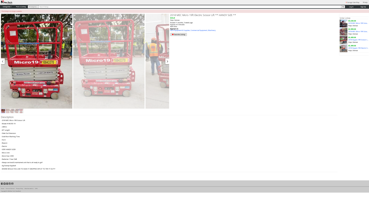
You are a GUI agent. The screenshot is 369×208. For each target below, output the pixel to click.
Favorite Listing (179, 34)
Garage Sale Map (353, 2)
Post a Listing (21, 7)
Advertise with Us (29, 188)
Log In (351, 7)
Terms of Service (10, 188)
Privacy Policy (19, 188)
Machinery (212, 30)
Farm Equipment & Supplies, (180, 30)
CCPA (36, 188)
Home (2, 188)
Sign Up (363, 7)
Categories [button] (7, 7)
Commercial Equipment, (199, 30)
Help (365, 2)
